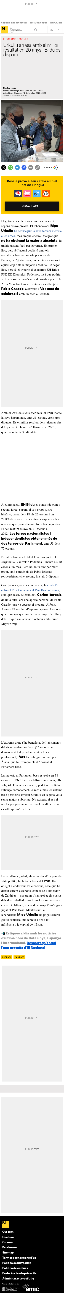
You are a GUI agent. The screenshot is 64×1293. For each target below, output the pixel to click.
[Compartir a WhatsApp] (10, 167)
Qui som (8, 1232)
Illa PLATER (56, 23)
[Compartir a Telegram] (17, 167)
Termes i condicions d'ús (19, 1258)
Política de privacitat (16, 1263)
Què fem (8, 1237)
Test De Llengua (38, 23)
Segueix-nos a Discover (14, 23)
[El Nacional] (4, 29)
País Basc (19, 957)
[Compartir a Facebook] (24, 167)
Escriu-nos (9, 1247)
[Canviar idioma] (51, 29)
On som (7, 1242)
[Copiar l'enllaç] (37, 167)
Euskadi (6, 957)
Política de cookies (15, 1268)
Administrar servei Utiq (18, 1278)
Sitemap (8, 1252)
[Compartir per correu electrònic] (30, 167)
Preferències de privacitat (20, 1273)
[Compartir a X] (3, 167)
